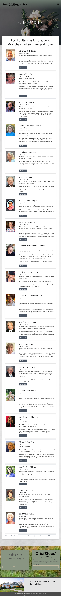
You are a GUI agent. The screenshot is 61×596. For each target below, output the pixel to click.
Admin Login (36, 595)
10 (43, 535)
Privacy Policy (25, 595)
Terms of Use (30, 595)
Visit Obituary (23, 67)
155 (52, 535)
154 (49, 535)
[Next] (55, 535)
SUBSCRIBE (15, 566)
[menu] (58, 4)
